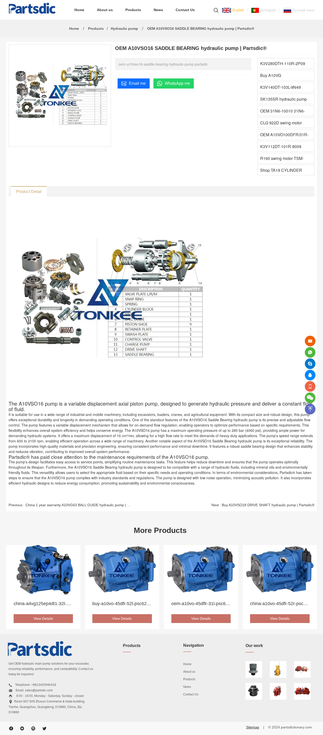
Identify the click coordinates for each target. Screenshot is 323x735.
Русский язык (302, 9)
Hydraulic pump (124, 28)
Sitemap (252, 727)
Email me (137, 83)
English (237, 9)
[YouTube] (22, 728)
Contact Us (185, 10)
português (267, 9)
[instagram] (33, 728)
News (158, 10)
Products (133, 10)
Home (79, 10)
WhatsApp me (177, 83)
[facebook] (11, 728)
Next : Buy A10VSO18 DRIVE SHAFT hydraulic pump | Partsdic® (262, 505)
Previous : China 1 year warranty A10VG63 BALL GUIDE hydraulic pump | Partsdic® (70, 505)
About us (105, 10)
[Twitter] (44, 728)
